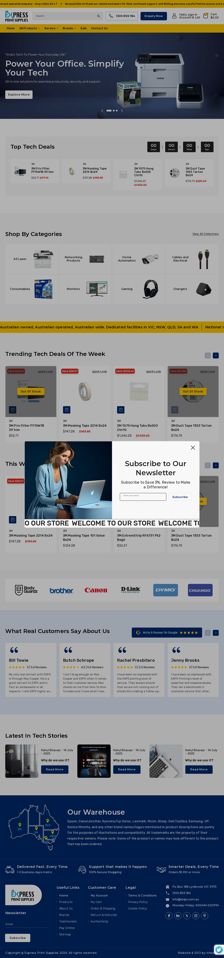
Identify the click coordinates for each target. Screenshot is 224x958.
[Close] (193, 448)
